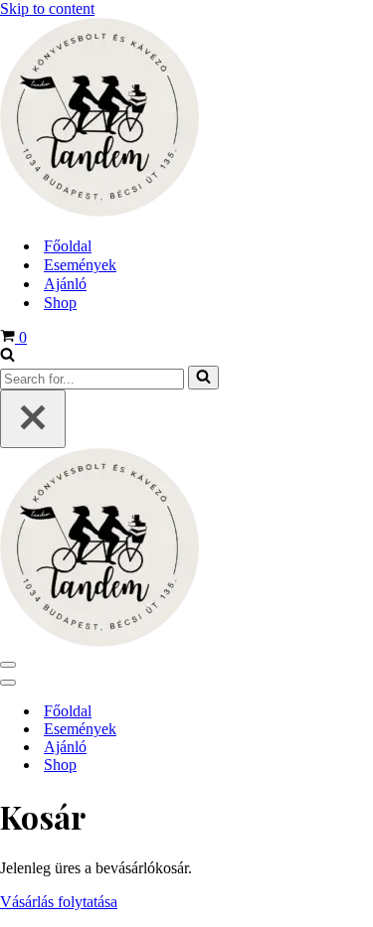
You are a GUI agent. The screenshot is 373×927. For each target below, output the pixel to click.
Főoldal (68, 245)
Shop (60, 302)
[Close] (33, 418)
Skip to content (47, 8)
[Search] (7, 356)
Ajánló (65, 283)
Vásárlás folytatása (58, 901)
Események (80, 264)
